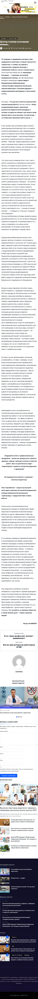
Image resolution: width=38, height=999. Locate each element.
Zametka (5, 48)
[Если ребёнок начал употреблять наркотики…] (19, 698)
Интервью (3, 38)
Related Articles (18, 681)
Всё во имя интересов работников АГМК (19, 645)
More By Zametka (18, 683)
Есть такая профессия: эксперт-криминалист (19, 636)
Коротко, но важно (17, 955)
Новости (14, 937)
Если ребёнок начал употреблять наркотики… (15, 713)
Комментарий (4, 731)
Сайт (1, 760)
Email (2, 753)
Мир (13, 946)
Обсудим (34, 707)
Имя (1, 747)
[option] (19, 700)
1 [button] (16, 716)
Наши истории (13, 38)
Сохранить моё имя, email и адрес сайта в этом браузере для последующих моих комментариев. (16, 770)
